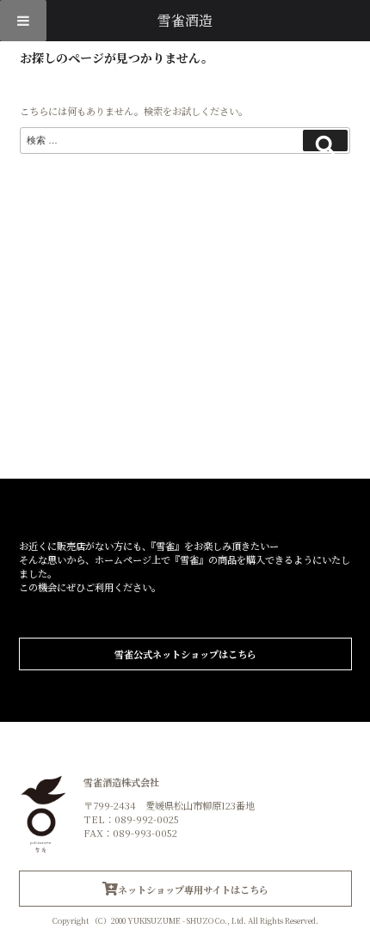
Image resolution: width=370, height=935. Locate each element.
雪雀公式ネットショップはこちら (185, 654)
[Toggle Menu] (23, 20)
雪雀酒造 (185, 20)
